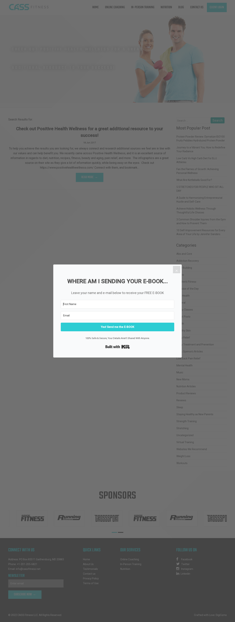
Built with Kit (117, 346)
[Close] (176, 269)
